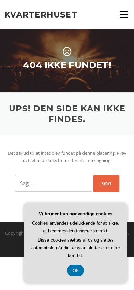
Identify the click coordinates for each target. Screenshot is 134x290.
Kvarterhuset (40, 14)
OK (75, 270)
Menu (124, 14)
